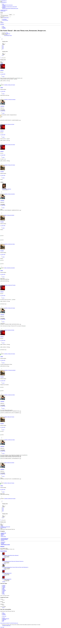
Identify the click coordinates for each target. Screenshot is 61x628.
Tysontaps (2, 171)
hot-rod (3, 591)
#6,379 (3, 476)
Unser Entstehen (3, 536)
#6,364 (3, 137)
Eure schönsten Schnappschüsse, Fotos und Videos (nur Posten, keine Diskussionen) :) (15, 567)
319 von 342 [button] (3, 57)
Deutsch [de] (4, 616)
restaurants (7, 35)
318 (2, 46)
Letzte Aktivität (14, 6)
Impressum (2, 540)
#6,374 (3, 362)
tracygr (3, 607)
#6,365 (3, 157)
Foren (3, 4)
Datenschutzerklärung (4, 539)
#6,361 (3, 76)
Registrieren (2, 24)
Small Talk (4, 563)
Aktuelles (3, 5)
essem (5, 35)
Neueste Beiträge (3, 551)
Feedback (3, 581)
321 (2, 48)
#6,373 (3, 342)
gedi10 (3, 592)
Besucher (3, 8)
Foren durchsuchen (5, 20)
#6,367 (3, 207)
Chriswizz (3, 585)
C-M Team (2, 542)
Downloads (2, 534)
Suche (2, 535)
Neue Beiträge (4, 6)
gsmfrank (1, 70)
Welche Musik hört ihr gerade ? (7, 573)
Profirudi (3, 586)
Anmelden (2, 22)
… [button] (2, 39)
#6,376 (3, 408)
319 (2, 509)
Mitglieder (3, 7)
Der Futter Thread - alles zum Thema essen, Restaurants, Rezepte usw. (12, 561)
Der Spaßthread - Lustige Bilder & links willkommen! (10, 555)
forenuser (3, 589)
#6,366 (3, 177)
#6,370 (3, 276)
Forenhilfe (2, 543)
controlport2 (4, 590)
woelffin (6, 32)
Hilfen (3, 620)
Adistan (1, 87)
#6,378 (3, 453)
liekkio (3, 588)
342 (2, 55)
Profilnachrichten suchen (14, 8)
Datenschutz (4, 619)
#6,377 (3, 429)
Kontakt (3, 617)
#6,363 (3, 113)
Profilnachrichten (9, 6)
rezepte (11, 35)
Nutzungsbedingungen (4, 538)
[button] (1, 1)
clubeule (3, 593)
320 (2, 510)
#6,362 (3, 93)
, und (9, 84)
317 (2, 45)
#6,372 (3, 321)
